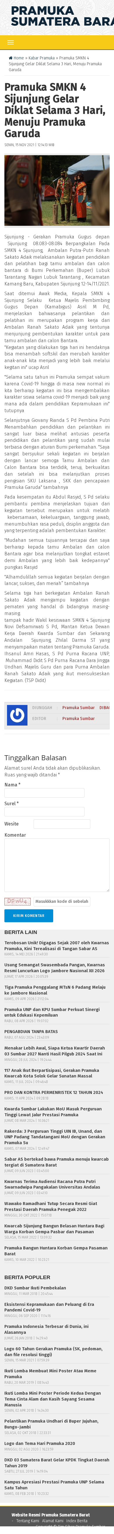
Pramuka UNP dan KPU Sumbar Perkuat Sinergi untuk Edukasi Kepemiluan (52, 1012)
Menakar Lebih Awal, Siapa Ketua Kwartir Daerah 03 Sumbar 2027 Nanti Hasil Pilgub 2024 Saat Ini (54, 1051)
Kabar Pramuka (42, 58)
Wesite (11, 824)
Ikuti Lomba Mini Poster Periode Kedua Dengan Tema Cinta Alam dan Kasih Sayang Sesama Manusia (52, 1399)
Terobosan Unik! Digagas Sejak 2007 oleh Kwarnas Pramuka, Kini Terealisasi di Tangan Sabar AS (56, 945)
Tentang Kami (27, 1520)
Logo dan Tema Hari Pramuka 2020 (39, 1443)
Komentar (15, 835)
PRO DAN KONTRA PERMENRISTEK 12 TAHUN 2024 (53, 1092)
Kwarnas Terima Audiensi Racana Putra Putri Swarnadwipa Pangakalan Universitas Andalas (52, 1184)
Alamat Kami (52, 1520)
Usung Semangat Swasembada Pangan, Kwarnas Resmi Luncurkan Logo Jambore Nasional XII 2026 (54, 967)
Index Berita (76, 1520)
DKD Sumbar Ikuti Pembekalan (35, 1288)
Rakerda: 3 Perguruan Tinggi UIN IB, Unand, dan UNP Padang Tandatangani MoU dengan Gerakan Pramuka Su (54, 1137)
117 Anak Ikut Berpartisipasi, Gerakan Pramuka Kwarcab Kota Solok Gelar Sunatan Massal (51, 1073)
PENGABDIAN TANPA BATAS (31, 1031)
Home (18, 58)
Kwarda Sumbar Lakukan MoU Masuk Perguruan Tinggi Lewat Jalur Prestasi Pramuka (53, 1111)
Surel (11, 803)
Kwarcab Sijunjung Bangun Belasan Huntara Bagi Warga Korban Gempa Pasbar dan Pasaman (54, 1228)
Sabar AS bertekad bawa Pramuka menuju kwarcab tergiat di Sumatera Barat (56, 1162)
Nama (12, 785)
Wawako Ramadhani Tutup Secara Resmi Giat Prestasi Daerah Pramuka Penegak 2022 (50, 1206)
